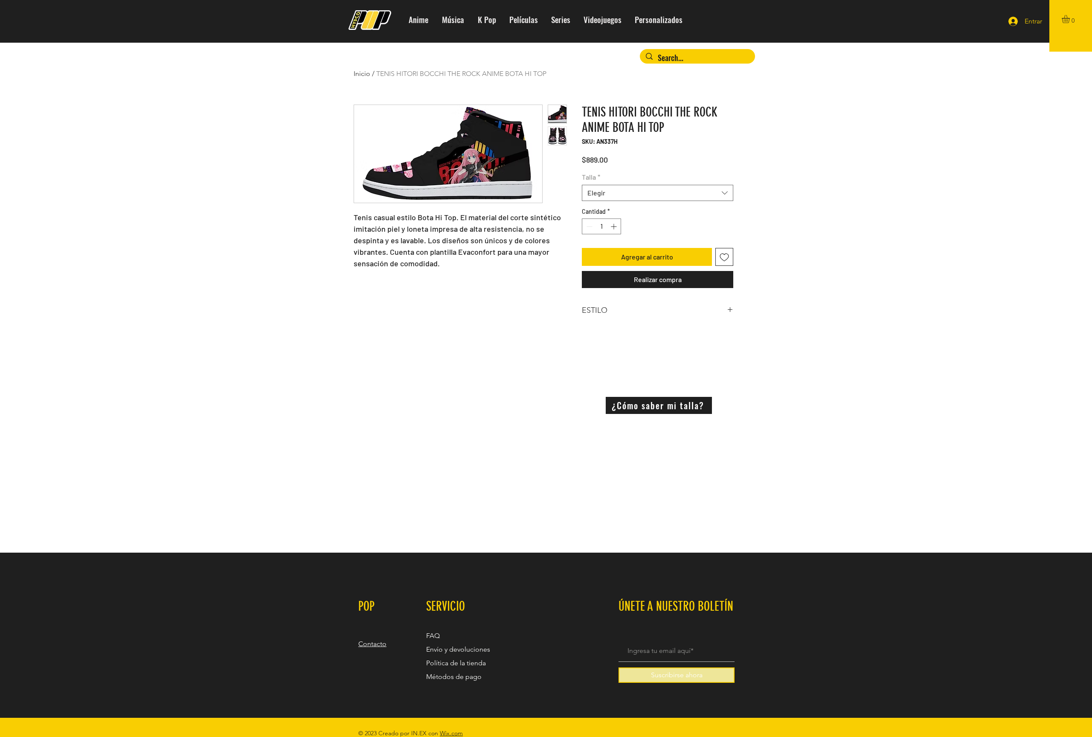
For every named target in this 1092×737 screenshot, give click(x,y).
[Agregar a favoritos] (724, 257)
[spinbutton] (601, 226)
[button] (1070, 19)
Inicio (362, 74)
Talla (591, 177)
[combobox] (657, 193)
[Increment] (614, 226)
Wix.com (451, 733)
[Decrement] (588, 226)
